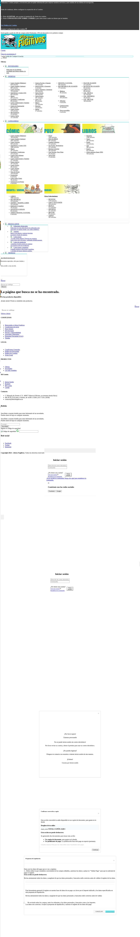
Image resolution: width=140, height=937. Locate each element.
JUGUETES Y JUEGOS (18, 209)
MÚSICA (51, 206)
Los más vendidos (11, 370)
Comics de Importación (17, 106)
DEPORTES (52, 209)
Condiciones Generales (12, 349)
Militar (37, 109)
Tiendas (7, 338)
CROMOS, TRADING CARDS (20, 203)
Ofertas (7, 367)
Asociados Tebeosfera (12, 334)
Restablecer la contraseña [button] (55, 476)
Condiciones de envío (12, 327)
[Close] (93, 450)
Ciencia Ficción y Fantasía (43, 83)
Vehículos (62, 101)
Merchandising (15, 112)
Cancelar (88, 850)
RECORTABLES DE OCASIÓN (67, 86)
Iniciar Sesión (9, 382)
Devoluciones (9, 331)
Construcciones (64, 105)
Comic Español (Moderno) (18, 83)
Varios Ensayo (39, 96)
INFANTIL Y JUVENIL (65, 83)
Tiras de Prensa (15, 172)
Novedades (8, 368)
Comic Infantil (15, 168)
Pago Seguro (9, 329)
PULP (50, 136)
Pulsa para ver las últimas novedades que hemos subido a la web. (16, 71)
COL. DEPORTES (89, 96)
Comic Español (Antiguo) (18, 86)
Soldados (62, 96)
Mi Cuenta (8, 386)
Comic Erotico (15, 109)
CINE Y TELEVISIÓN (55, 202)
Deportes (37, 106)
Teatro (88, 139)
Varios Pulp (51, 155)
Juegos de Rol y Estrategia (43, 86)
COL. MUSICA (88, 93)
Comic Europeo (15, 89)
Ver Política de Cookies (9, 25)
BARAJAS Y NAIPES (17, 206)
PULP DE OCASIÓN (90, 83)
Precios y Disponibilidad (13, 332)
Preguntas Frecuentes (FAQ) (14, 336)
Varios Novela (39, 93)
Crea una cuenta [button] (52, 474)
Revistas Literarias (53, 149)
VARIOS (51, 215)
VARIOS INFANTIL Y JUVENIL (20, 212)
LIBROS (13, 196)
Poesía (88, 142)
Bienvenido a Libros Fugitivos (15, 325)
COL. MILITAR (88, 99)
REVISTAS (51, 199)
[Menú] (1, 58)
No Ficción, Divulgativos (55, 145)
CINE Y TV (87, 89)
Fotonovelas (14, 175)
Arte (87, 145)
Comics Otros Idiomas (17, 155)
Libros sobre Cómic (16, 178)
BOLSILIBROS (53, 139)
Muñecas (62, 91)
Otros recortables (65, 110)
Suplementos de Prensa (17, 182)
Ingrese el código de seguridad (10, 428)
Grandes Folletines (53, 142)
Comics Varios (15, 116)
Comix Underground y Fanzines (20, 103)
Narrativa (89, 136)
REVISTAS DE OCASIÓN (92, 86)
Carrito (7, 387)
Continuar (95, 850)
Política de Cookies (11, 353)
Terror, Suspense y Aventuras (43, 89)
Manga (12, 96)
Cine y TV (38, 99)
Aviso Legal (9, 355)
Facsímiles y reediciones (18, 99)
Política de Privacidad (12, 351)
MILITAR (51, 212)
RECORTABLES (16, 199)
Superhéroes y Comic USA (18, 93)
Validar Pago (110, 911)
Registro (7, 384)
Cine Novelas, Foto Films (55, 152)
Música (37, 103)
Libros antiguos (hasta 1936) (94, 152)
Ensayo (88, 149)
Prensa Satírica (15, 162)
